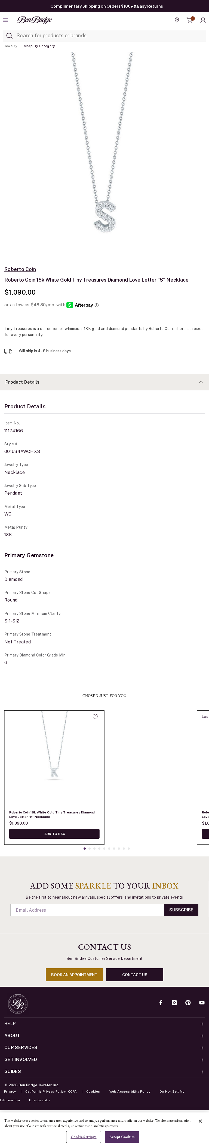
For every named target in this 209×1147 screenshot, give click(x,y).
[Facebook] (161, 1003)
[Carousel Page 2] (89, 848)
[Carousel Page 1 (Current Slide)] (85, 848)
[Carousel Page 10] (129, 848)
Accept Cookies (121, 1136)
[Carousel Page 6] (109, 848)
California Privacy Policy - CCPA (51, 1091)
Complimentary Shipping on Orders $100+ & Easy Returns (106, 6)
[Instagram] (174, 1003)
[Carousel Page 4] (99, 848)
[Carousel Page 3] (94, 848)
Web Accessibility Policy (129, 1091)
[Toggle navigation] (6, 20)
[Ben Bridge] (34, 20)
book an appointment (74, 975)
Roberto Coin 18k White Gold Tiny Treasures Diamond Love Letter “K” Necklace (52, 814)
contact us (134, 975)
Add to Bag (55, 834)
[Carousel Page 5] (104, 848)
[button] (203, 20)
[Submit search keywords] (9, 36)
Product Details (22, 382)
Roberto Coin (20, 269)
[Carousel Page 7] (114, 848)
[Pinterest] (188, 1003)
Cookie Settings (84, 1136)
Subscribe (181, 909)
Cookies (93, 1091)
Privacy (10, 1091)
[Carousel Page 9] (124, 848)
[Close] (200, 1121)
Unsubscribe (39, 1100)
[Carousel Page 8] (119, 848)
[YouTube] (202, 1003)
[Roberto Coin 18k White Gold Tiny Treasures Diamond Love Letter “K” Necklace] (54, 760)
